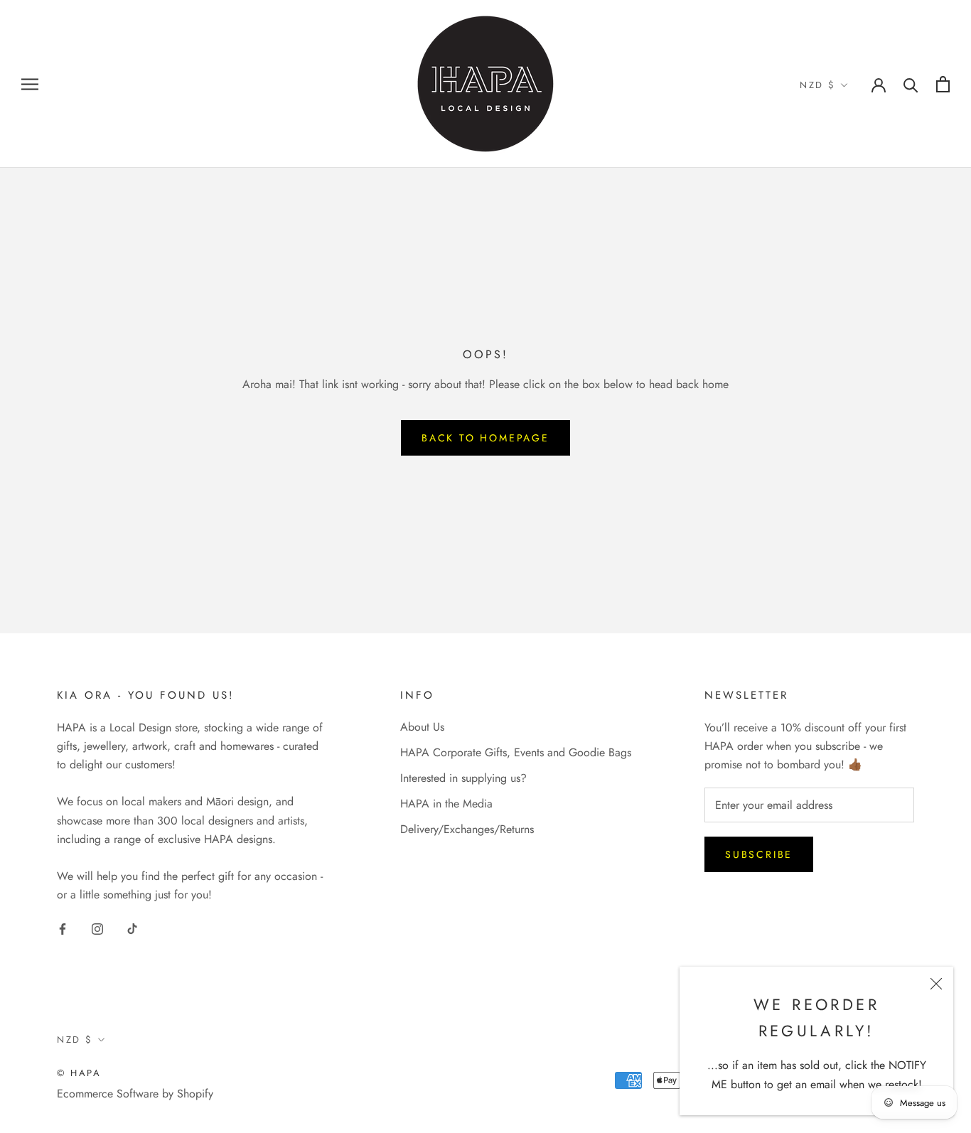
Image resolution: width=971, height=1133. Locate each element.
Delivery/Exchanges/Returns (467, 829)
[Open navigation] (29, 83)
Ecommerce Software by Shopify (135, 1093)
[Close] (936, 983)
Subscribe (759, 854)
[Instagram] (97, 928)
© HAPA (79, 1073)
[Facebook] (62, 928)
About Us (422, 727)
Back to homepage (485, 438)
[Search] (910, 84)
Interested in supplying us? (463, 778)
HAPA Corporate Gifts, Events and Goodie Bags (515, 752)
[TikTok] (132, 928)
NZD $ (818, 85)
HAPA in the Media (446, 803)
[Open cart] (943, 84)
